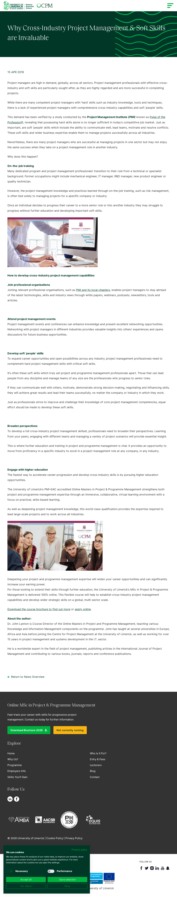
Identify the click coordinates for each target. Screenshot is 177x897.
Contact (94, 777)
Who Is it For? (98, 753)
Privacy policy (79, 849)
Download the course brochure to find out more (38, 609)
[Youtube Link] (162, 868)
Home (11, 753)
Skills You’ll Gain (17, 777)
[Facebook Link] (16, 799)
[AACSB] (46, 819)
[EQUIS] (94, 819)
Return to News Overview (27, 676)
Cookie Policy (54, 838)
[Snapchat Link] (168, 868)
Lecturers (96, 765)
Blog (92, 771)
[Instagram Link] (152, 868)
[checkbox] (9, 871)
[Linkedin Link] (10, 799)
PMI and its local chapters (93, 290)
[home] (28, 5)
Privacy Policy (73, 838)
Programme (14, 765)
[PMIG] (70, 819)
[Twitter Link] (146, 868)
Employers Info (16, 771)
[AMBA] (19, 819)
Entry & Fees (97, 759)
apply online (83, 609)
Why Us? (12, 759)
